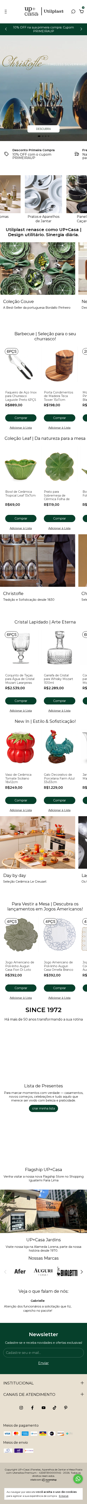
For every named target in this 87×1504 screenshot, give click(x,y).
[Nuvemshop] (43, 1482)
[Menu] (6, 12)
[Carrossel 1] (43, 88)
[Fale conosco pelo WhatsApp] (78, 1479)
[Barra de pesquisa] (73, 12)
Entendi (63, 1495)
